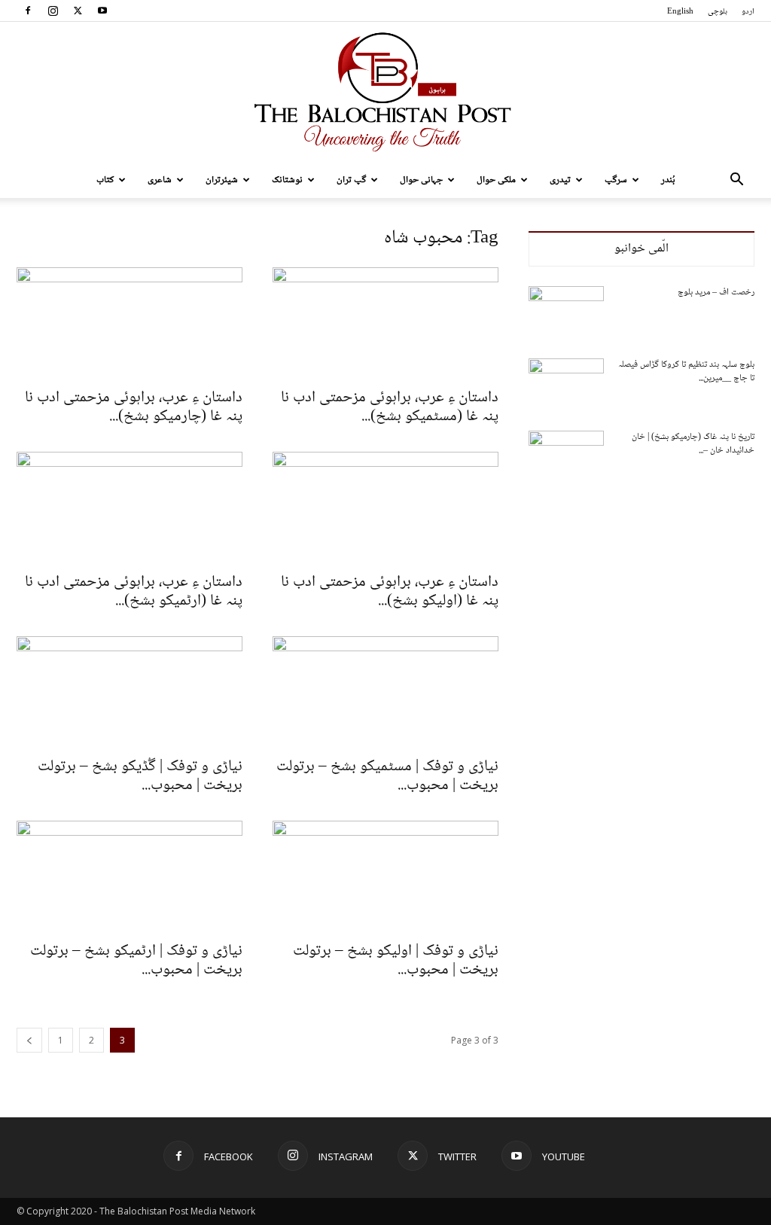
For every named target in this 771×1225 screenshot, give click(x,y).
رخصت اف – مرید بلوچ (716, 292)
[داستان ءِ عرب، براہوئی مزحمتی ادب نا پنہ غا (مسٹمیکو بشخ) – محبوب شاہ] (385, 323)
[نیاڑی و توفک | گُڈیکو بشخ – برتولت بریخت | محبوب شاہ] (129, 692)
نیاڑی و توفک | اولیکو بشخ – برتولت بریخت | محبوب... (395, 960)
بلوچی (717, 12)
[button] (736, 181)
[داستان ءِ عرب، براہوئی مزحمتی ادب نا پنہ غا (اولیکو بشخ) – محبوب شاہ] (385, 507)
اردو (748, 12)
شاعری (160, 180)
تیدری (560, 180)
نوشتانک (287, 180)
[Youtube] (102, 10)
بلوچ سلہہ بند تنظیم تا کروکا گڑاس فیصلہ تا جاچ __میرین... (686, 371)
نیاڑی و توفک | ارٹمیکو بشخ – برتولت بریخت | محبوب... (136, 960)
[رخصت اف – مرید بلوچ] (566, 312)
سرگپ (616, 180)
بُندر (668, 180)
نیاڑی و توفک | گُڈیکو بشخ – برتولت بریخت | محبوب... (140, 776)
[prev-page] (29, 1040)
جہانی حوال (421, 180)
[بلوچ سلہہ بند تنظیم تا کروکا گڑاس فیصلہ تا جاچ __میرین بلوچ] (566, 384)
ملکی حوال (496, 180)
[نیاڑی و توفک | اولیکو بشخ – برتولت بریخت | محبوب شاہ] (385, 876)
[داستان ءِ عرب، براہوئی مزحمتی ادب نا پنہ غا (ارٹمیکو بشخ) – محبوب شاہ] (129, 507)
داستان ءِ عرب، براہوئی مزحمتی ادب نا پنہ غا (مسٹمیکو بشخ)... (389, 407)
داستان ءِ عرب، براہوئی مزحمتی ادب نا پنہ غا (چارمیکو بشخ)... (133, 407)
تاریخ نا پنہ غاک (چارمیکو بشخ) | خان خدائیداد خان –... (693, 444)
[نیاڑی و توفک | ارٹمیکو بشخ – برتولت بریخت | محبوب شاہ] (129, 876)
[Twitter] (77, 10)
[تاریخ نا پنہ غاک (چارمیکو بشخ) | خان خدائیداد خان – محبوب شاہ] (566, 457)
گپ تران (351, 180)
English (680, 12)
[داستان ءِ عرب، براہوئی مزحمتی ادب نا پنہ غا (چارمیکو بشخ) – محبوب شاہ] (129, 323)
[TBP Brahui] (385, 92)
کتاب (105, 180)
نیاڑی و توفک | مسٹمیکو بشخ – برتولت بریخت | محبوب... (387, 776)
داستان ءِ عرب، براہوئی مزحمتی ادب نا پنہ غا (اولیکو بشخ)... (389, 591)
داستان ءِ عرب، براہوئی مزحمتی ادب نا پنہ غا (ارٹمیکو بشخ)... (133, 591)
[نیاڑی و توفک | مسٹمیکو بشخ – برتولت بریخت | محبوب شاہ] (385, 692)
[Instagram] (52, 10)
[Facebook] (28, 10)
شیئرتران (222, 180)
